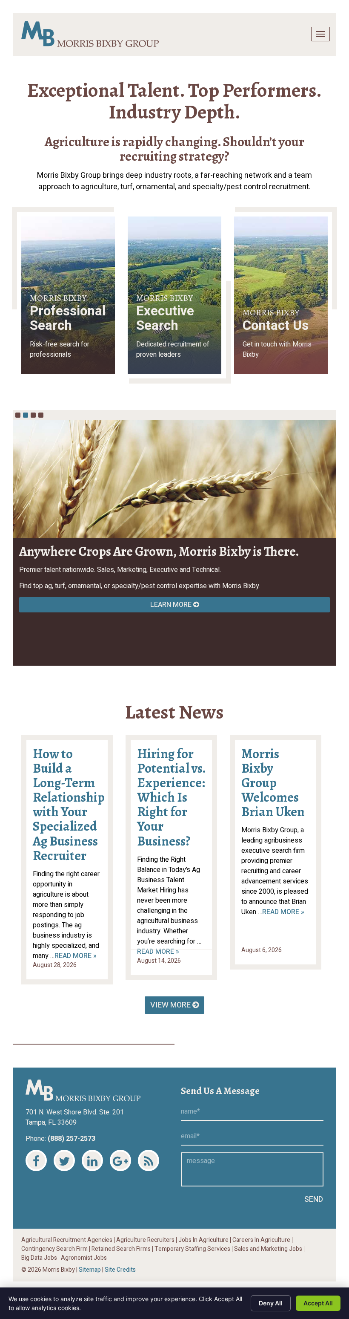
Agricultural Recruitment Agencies (66, 1240)
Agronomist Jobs (84, 1258)
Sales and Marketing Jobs (268, 1249)
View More (171, 1005)
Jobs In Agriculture (203, 1240)
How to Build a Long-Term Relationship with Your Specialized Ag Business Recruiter (69, 805)
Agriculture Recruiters (145, 1240)
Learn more (171, 605)
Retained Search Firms (121, 1249)
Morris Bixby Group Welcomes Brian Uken (273, 783)
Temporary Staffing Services (192, 1249)
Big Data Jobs (39, 1258)
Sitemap (90, 1269)
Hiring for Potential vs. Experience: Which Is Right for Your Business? (171, 797)
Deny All (271, 1303)
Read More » (283, 912)
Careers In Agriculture (261, 1240)
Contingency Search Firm (54, 1249)
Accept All (318, 1303)
